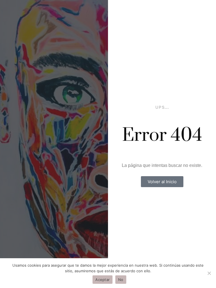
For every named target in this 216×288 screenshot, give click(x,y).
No (120, 279)
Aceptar (102, 279)
